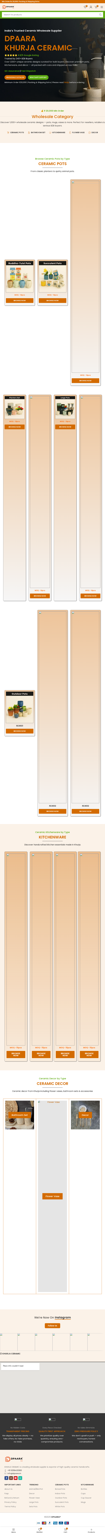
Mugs (83, 1502)
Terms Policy (10, 1506)
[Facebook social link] (6, 1478)
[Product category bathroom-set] (19, 1115)
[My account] (90, 7)
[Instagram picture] (9, 1342)
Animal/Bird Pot (36, 1489)
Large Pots (33, 1502)
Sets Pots (33, 1506)
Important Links (12, 1484)
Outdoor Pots (61, 1497)
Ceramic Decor (52, 1083)
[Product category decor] (85, 1115)
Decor (32, 1493)
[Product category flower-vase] (52, 1196)
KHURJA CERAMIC (11, 1353)
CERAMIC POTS (52, 163)
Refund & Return (11, 1497)
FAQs (66, 82)
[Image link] (19, 276)
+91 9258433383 (15, 1470)
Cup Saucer (86, 1497)
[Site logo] (8, 6)
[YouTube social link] (16, 1478)
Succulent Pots (62, 1502)
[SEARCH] (100, 14)
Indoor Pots (60, 1493)
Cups (83, 1493)
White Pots (60, 1506)
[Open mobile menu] (101, 7)
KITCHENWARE (52, 837)
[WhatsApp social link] (20, 1478)
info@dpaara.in (14, 1473)
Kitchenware (87, 1484)
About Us (8, 1489)
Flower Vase (34, 1497)
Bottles (84, 1489)
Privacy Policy (10, 1502)
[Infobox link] (52, 1430)
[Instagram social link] (11, 1478)
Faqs (6, 1493)
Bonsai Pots (60, 1489)
